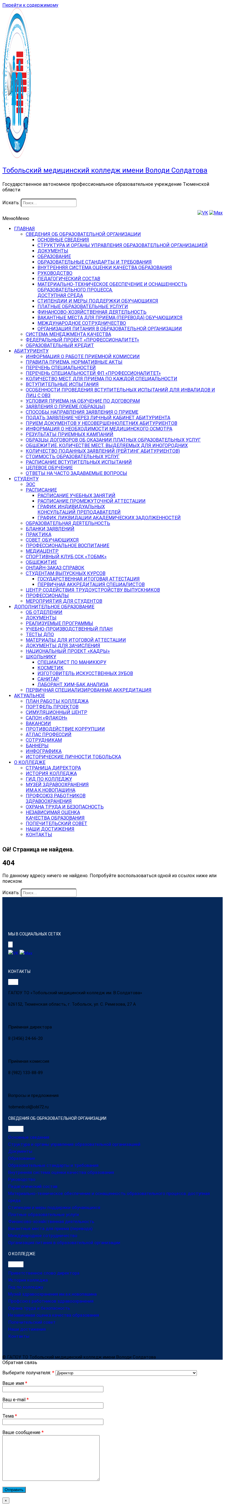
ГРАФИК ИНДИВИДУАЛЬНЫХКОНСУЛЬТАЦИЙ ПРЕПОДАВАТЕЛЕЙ (79, 509)
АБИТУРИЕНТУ (31, 351)
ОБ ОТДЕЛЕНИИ (44, 612)
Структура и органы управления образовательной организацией (74, 1144)
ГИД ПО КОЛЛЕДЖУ (49, 779)
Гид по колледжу (25, 1287)
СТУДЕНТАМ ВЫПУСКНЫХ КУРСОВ (65, 573)
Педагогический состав (32, 1186)
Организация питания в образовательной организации (64, 1242)
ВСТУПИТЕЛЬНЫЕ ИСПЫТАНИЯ (62, 384)
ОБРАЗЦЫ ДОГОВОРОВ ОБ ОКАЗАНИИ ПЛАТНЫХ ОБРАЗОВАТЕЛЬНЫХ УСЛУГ (113, 440)
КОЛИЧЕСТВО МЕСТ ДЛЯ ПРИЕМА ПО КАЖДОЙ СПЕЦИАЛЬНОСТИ (101, 379)
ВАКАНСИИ (38, 723)
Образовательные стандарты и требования (53, 1165)
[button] (15, 218)
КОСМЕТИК (51, 668)
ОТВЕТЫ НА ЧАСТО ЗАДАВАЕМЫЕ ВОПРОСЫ (76, 473)
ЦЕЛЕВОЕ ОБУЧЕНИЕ (49, 467)
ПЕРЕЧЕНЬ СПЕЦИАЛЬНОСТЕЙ (61, 367)
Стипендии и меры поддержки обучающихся (54, 1207)
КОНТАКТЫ (39, 834)
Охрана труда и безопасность (39, 1308)
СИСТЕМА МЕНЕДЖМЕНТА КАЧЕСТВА (68, 334)
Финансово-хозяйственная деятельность (51, 1221)
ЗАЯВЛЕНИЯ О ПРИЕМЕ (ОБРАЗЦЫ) (65, 406)
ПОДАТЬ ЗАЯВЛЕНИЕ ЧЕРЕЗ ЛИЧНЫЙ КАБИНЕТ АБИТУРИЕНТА (98, 417)
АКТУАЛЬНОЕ (29, 695)
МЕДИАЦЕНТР (42, 551)
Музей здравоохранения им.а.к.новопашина (52, 1294)
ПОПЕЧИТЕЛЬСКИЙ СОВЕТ (56, 823)
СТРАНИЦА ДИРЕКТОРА (53, 768)
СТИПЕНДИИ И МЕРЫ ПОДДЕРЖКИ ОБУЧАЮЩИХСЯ (98, 301)
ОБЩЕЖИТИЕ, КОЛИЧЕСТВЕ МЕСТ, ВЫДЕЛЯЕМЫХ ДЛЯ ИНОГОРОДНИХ (107, 445)
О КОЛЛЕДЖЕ (29, 762)
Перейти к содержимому (30, 5)
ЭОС (30, 484)
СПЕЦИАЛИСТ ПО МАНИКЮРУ (72, 662)
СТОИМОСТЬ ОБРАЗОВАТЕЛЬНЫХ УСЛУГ (73, 456)
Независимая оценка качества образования (53, 1315)
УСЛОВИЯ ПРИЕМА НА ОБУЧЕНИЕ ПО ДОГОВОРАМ (83, 401)
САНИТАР (48, 679)
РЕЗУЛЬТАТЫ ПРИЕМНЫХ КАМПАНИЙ (69, 434)
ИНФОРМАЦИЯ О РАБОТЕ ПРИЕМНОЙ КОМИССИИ (83, 356)
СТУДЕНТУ (26, 479)
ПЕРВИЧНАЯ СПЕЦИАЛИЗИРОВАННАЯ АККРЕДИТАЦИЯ (88, 690)
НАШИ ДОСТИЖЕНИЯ (50, 829)
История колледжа (28, 1280)
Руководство (21, 1179)
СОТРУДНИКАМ (44, 740)
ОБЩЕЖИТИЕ (41, 562)
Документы (20, 1151)
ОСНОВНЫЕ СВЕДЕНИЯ (63, 240)
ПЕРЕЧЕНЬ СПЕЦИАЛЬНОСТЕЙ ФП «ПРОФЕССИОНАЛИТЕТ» (93, 373)
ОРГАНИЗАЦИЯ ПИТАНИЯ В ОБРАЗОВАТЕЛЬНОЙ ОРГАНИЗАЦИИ (110, 329)
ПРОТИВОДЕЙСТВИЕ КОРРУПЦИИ (65, 729)
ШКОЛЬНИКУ (41, 657)
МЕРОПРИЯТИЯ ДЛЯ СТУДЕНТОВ (64, 601)
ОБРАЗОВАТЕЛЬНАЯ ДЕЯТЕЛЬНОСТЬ (68, 523)
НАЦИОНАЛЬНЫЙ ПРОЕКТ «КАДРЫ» (68, 651)
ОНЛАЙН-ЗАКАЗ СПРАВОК (55, 568)
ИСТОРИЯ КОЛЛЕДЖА (51, 773)
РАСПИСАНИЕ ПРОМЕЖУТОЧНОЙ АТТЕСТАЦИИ (92, 501)
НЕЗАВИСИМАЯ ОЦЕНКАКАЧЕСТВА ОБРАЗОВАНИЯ (55, 815)
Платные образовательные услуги (43, 1214)
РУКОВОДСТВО (55, 273)
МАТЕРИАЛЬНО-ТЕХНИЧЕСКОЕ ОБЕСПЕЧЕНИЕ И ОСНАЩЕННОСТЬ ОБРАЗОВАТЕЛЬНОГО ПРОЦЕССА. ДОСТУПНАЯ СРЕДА (112, 289)
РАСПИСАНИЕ (41, 490)
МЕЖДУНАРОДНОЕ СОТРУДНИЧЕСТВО (82, 323)
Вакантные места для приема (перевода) (50, 1228)
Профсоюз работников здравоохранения (50, 1301)
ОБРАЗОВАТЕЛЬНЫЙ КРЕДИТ (60, 345)
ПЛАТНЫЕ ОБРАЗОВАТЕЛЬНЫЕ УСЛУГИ (83, 306)
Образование (21, 1158)
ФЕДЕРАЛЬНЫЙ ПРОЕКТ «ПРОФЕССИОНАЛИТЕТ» (82, 340)
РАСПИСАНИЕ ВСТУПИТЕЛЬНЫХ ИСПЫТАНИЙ (79, 462)
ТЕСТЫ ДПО (40, 634)
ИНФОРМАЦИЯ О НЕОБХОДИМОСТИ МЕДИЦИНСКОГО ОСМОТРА (99, 429)
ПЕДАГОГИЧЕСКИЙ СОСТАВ (69, 278)
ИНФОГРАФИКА (44, 751)
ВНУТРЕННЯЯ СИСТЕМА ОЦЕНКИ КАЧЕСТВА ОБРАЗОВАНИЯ (105, 267)
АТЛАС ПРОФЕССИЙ (48, 734)
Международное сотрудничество (42, 1235)
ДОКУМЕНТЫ (53, 251)
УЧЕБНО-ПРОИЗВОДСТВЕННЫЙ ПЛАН (69, 629)
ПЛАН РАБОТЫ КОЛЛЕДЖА (57, 701)
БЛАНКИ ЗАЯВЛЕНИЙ (50, 529)
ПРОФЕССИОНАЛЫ (47, 595)
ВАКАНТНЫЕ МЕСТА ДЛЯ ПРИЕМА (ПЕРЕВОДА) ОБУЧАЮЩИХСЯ (110, 317)
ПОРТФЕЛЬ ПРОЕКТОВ (52, 707)
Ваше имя (14, 1383)
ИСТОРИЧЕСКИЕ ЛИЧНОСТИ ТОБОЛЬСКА (73, 757)
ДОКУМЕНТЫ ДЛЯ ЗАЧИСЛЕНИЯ (63, 645)
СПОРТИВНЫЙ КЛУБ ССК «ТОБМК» (66, 556)
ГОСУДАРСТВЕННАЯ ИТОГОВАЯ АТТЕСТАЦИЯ (89, 579)
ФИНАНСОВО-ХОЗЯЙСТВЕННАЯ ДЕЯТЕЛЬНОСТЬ (92, 312)
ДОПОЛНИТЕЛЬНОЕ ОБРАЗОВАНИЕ (54, 606)
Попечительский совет (32, 1322)
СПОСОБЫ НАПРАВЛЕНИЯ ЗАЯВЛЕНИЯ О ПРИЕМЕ (82, 412)
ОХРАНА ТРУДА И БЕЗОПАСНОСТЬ (65, 807)
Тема (9, 1416)
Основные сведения (28, 1137)
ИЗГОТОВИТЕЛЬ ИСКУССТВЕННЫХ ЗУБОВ (85, 673)
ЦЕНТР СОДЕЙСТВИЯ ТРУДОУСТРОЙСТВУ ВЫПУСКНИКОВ (93, 590)
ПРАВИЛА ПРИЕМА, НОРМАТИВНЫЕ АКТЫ (74, 362)
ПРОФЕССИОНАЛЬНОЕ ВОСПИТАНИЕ (67, 545)
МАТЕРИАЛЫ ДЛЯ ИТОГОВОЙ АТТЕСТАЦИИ (76, 640)
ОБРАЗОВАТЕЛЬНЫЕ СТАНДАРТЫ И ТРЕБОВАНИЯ (95, 262)
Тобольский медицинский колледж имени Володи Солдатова (104, 170)
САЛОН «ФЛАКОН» (46, 718)
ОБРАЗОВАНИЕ (54, 256)
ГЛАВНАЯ (24, 228)
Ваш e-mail (15, 1399)
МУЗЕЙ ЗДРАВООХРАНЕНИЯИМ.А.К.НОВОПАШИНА (57, 787)
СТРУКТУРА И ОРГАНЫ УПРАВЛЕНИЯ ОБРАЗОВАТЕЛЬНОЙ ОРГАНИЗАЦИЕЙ (123, 245)
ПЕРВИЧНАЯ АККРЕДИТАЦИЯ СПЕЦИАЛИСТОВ (91, 584)
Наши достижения (27, 1329)
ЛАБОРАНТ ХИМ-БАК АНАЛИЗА (73, 684)
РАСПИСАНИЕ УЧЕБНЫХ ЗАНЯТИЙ (76, 495)
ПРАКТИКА (38, 534)
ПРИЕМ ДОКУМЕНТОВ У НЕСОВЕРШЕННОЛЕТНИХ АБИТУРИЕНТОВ (101, 423)
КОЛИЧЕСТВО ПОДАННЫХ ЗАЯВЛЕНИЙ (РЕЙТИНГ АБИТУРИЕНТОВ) (103, 451)
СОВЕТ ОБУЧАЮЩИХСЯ (52, 540)
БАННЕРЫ (37, 745)
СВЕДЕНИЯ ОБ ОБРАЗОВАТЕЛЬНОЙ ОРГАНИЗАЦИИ (83, 234)
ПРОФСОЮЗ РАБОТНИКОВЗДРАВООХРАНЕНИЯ (56, 798)
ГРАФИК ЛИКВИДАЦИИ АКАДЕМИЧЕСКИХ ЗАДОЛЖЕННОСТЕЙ (109, 518)
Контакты (18, 1336)
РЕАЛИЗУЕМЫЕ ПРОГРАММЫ (59, 623)
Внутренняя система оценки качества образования (61, 1172)
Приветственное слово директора (43, 1273)
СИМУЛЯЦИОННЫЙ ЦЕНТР (56, 712)
